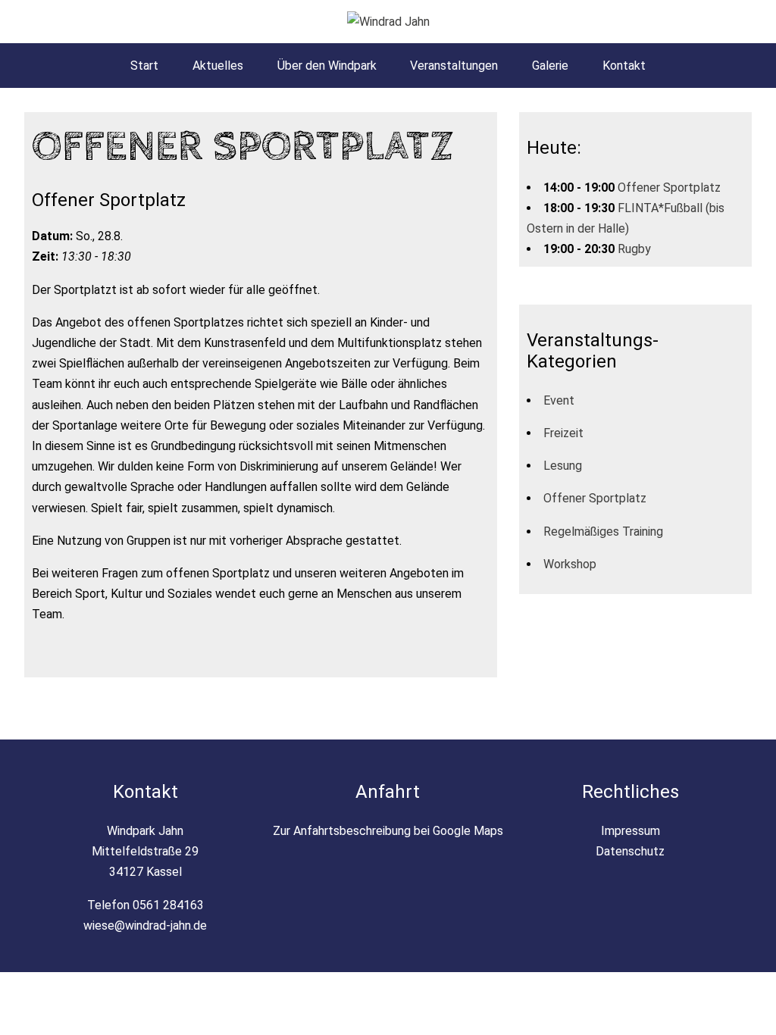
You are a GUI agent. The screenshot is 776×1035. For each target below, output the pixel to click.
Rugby (634, 249)
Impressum (630, 831)
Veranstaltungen (454, 65)
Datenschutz (630, 851)
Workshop (569, 564)
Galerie (550, 65)
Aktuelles (217, 65)
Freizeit (563, 433)
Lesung (562, 465)
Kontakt (624, 65)
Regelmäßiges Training (603, 531)
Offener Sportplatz (669, 187)
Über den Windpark (327, 65)
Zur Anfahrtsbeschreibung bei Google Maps (388, 831)
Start (144, 65)
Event (558, 400)
